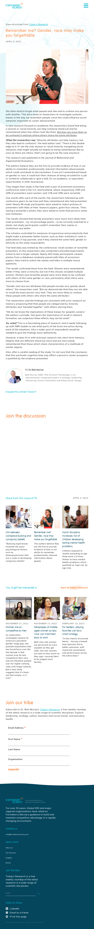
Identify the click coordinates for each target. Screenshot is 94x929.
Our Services (11, 853)
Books (8, 863)
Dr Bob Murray (36, 369)
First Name (15, 739)
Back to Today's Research (74, 587)
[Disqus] (47, 452)
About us (9, 848)
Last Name (14, 749)
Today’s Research (50, 709)
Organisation (15, 759)
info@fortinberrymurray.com (17, 834)
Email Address (17, 727)
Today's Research (38, 24)
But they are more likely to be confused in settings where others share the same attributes (46, 134)
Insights (9, 858)
